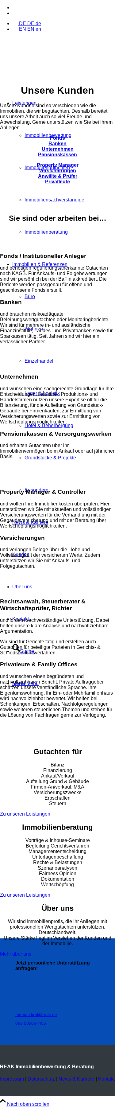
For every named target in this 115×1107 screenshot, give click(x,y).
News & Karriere (76, 1079)
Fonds (57, 138)
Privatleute (57, 181)
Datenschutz (41, 1079)
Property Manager (58, 165)
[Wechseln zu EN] (15, 13)
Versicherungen (57, 170)
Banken (57, 143)
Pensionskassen (57, 154)
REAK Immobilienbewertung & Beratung (47, 1066)
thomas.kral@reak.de (36, 1014)
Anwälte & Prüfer (57, 176)
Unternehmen (58, 149)
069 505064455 (30, 1023)
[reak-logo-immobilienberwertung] (46, 65)
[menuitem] (63, 7)
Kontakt (106, 1079)
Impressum (12, 1079)
